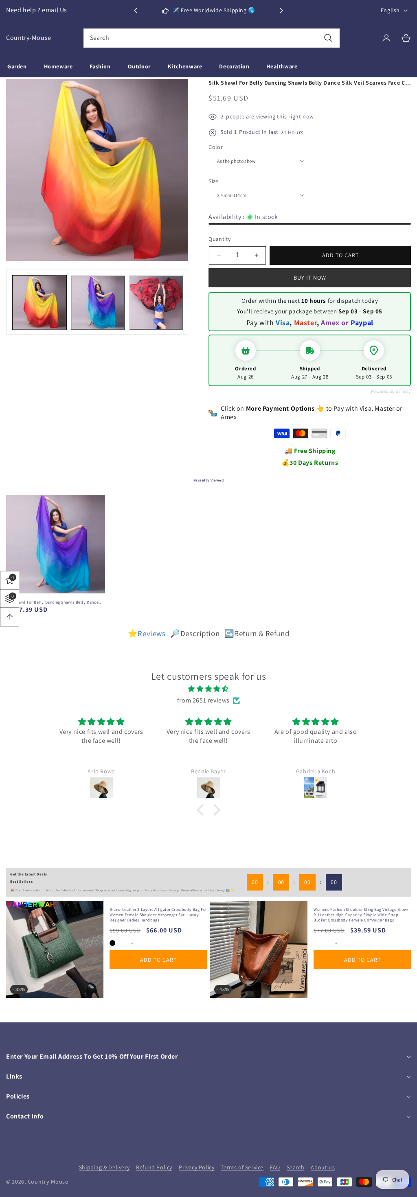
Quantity (219, 239)
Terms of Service (242, 1167)
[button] (281, 10)
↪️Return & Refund (257, 633)
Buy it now (310, 277)
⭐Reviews (147, 633)
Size (213, 181)
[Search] (328, 38)
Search (296, 1167)
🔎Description (194, 633)
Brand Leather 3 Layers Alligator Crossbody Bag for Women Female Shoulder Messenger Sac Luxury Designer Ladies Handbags (158, 915)
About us (323, 1167)
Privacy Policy (196, 1167)
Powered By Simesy (391, 391)
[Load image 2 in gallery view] (98, 302)
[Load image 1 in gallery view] (39, 302)
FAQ (275, 1167)
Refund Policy (154, 1167)
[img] (208, 689)
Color (215, 147)
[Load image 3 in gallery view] (156, 302)
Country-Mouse (48, 1181)
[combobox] (212, 38)
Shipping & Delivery (104, 1167)
